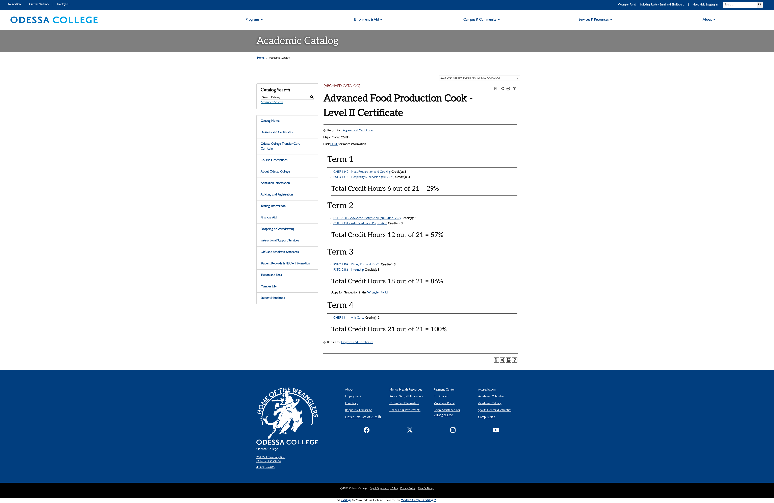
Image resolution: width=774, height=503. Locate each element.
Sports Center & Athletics (494, 410)
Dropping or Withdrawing (277, 229)
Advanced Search (272, 102)
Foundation (14, 4)
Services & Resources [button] (594, 20)
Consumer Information (404, 403)
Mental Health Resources (405, 390)
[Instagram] (453, 431)
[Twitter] (410, 431)
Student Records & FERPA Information (285, 263)
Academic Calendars (491, 396)
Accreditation (487, 390)
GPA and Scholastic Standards (280, 252)
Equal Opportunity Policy (384, 488)
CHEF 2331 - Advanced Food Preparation (360, 223)
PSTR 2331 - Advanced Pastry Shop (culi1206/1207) (367, 218)
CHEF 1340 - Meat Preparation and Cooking (362, 172)
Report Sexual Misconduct (406, 396)
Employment (353, 396)
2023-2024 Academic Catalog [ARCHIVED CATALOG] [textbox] (470, 78)
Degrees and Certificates (277, 132)
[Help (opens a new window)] (514, 88)
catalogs (346, 500)
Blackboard (441, 396)
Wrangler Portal (377, 292)
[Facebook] (367, 431)
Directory (351, 403)
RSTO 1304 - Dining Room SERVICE (356, 264)
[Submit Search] (760, 5)
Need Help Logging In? (705, 4)
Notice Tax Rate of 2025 (361, 417)
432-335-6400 (265, 467)
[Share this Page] (502, 88)
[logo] (54, 20)
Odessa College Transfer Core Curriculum (280, 146)
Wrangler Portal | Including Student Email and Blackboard (651, 4)
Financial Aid (269, 217)
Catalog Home (270, 121)
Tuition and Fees (271, 275)
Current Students (39, 4)
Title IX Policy (426, 488)
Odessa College (267, 449)
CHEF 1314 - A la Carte (348, 318)
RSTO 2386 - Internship (348, 270)
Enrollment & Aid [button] (366, 20)
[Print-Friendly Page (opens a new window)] (508, 88)
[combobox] (479, 78)
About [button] (707, 20)
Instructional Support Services (280, 240)
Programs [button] (252, 20)
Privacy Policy (407, 488)
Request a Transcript (358, 410)
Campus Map (486, 417)
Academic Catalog (489, 403)
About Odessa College (275, 172)
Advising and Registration (277, 194)
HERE (334, 144)
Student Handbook (273, 298)
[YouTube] (496, 431)
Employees (63, 4)
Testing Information (273, 206)
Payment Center (444, 390)
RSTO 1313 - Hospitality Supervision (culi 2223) (363, 177)
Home (260, 58)
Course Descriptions (274, 160)
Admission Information (275, 183)
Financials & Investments (404, 410)
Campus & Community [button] (479, 20)
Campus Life (269, 286)
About (349, 390)
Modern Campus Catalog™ (418, 500)
